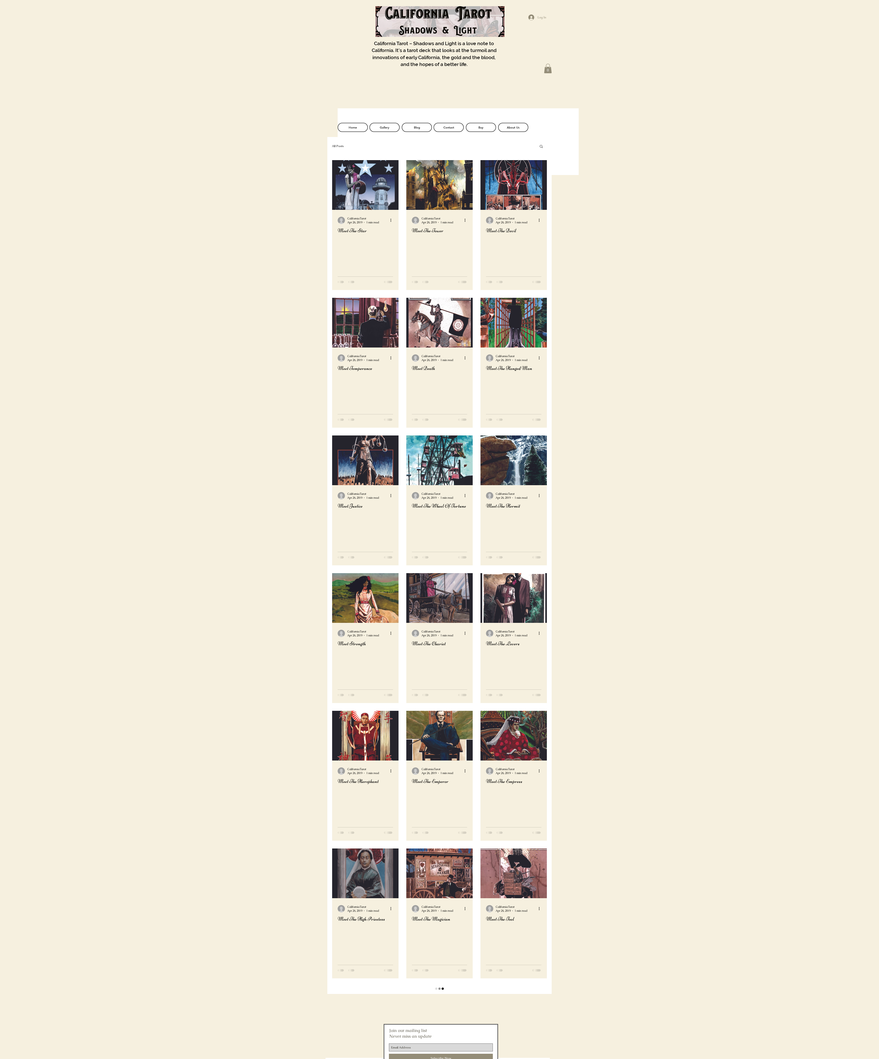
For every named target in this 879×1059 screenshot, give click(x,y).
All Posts (338, 146)
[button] (548, 68)
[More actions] (392, 220)
